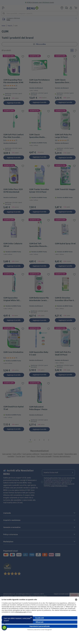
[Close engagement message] (31, 617)
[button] (4, 627)
